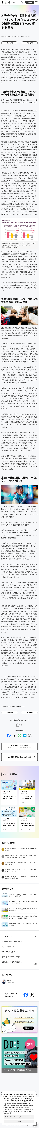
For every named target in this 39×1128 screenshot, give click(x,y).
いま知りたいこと (8, 936)
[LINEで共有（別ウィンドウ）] (19, 735)
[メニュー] (36, 2)
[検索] (22, 2)
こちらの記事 (19, 214)
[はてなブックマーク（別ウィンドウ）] (25, 735)
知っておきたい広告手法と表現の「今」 (12, 942)
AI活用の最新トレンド (8, 947)
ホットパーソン (7, 975)
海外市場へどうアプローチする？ (11, 957)
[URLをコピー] (30, 735)
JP (11, 2)
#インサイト (17, 37)
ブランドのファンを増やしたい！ (10, 952)
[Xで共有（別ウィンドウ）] (14, 735)
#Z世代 (22, 37)
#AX (29, 37)
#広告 (2, 37)
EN (14, 2)
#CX (26, 37)
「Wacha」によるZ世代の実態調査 (22, 388)
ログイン (30, 2)
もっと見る (34, 964)
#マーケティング (9, 37)
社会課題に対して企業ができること (11, 962)
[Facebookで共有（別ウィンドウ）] (9, 735)
